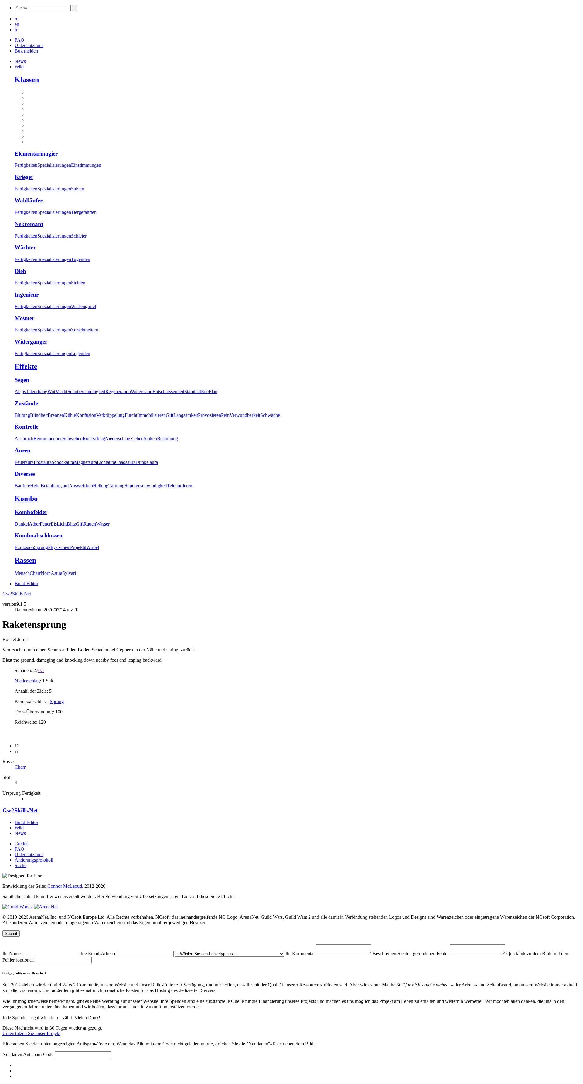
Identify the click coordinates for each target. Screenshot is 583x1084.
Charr (35, 573)
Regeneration (118, 391)
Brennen (56, 415)
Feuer (45, 524)
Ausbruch (24, 438)
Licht (62, 524)
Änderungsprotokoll (34, 860)
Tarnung (116, 485)
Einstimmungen (86, 165)
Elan (213, 391)
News (20, 61)
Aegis (20, 391)
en (17, 24)
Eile (205, 391)
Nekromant (29, 224)
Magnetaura (85, 462)
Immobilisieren (151, 415)
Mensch (22, 573)
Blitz (71, 524)
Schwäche (270, 415)
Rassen (25, 560)
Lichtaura (106, 462)
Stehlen (78, 282)
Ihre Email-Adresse (98, 953)
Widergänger (31, 341)
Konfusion (86, 415)
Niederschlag (117, 438)
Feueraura (24, 462)
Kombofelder (31, 512)
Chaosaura (125, 462)
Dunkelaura (146, 462)
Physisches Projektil (67, 547)
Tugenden (80, 259)
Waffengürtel (83, 306)
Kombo (26, 499)
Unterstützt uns (29, 45)
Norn (46, 573)
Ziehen (137, 438)
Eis (54, 524)
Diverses (25, 474)
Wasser (103, 524)
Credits (21, 843)
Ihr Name (12, 953)
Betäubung (167, 438)
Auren (22, 450)
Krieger (24, 177)
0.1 (41, 670)
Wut (51, 391)
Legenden (80, 353)
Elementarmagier (36, 153)
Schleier (79, 235)
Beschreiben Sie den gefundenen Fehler (411, 953)
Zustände (26, 403)
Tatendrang (36, 391)
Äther (34, 524)
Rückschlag (94, 438)
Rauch (90, 524)
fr (16, 29)
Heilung (100, 485)
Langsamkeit (185, 415)
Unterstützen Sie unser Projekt (31, 1033)
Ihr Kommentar (300, 953)
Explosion (24, 547)
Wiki (19, 66)
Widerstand (141, 391)
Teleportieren (179, 485)
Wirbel (92, 547)
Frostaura (43, 462)
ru (17, 18)
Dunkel (22, 524)
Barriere (22, 485)
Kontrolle (26, 427)
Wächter (25, 247)
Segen (22, 380)
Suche (20, 865)
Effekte (26, 366)
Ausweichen (81, 485)
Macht (61, 391)
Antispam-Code (39, 1054)
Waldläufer (29, 200)
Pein (225, 415)
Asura (56, 573)
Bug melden (26, 50)
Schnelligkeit (92, 391)
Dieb (20, 271)
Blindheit (39, 415)
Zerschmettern (84, 329)
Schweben (73, 438)
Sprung (41, 547)
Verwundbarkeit (245, 415)
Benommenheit (48, 438)
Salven (77, 188)
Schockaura (63, 462)
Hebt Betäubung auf (49, 485)
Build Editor (26, 583)
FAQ (19, 40)
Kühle (70, 415)
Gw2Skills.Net (16, 593)
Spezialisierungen (54, 165)
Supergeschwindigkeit (145, 485)
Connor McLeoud (64, 886)
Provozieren (209, 415)
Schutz (73, 391)
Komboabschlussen (39, 535)
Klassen (27, 80)
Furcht (131, 415)
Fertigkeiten (26, 165)
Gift (169, 415)
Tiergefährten (84, 212)
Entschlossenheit (168, 391)
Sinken (150, 438)
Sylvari (69, 573)
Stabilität (192, 391)
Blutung (22, 415)
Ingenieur (27, 294)
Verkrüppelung (110, 415)
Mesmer (24, 318)
